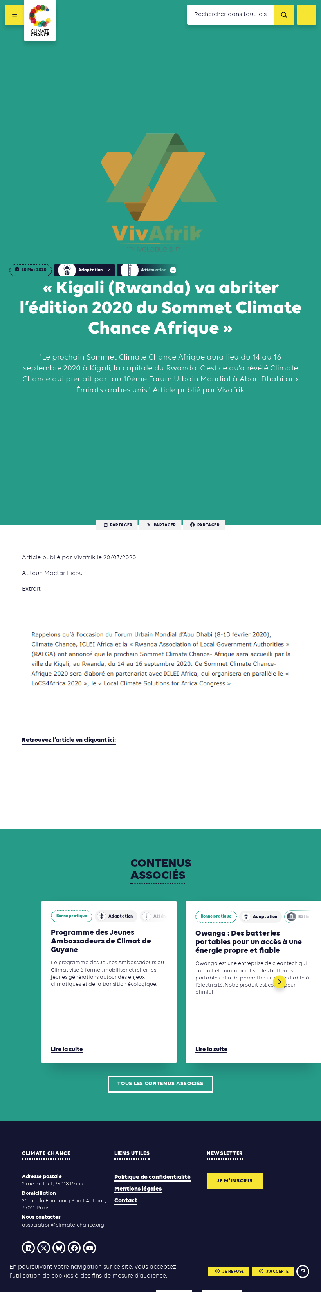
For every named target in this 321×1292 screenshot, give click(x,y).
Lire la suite (67, 1049)
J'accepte (277, 1271)
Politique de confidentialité (152, 1177)
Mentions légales (138, 1189)
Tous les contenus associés (160, 1084)
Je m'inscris (234, 1181)
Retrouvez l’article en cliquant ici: (69, 740)
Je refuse (233, 1271)
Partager (121, 525)
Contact (125, 1201)
